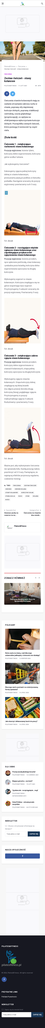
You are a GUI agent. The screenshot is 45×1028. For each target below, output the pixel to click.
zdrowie (8, 489)
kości (7, 499)
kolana (35, 496)
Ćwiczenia (21, 66)
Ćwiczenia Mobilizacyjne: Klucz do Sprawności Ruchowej (22, 600)
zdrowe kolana (20, 489)
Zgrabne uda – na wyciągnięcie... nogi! (25, 790)
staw (27, 496)
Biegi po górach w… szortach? (22, 781)
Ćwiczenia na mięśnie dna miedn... (32, 514)
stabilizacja (10, 496)
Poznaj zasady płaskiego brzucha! (23, 772)
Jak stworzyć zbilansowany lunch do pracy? (21, 721)
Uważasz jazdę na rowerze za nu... (11, 514)
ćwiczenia (17, 485)
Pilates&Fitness (9, 66)
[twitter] (12, 93)
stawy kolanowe (11, 492)
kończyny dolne (27, 492)
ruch (20, 496)
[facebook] (6, 93)
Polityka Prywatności (9, 997)
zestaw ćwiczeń (30, 485)
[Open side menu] (3, 3)
